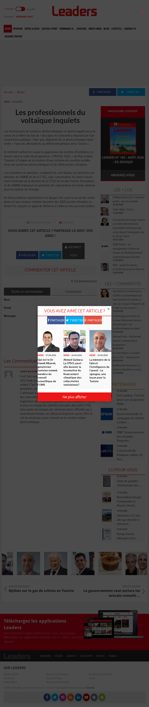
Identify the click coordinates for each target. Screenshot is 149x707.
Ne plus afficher (75, 397)
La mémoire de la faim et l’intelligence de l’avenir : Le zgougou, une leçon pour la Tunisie (99, 370)
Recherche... (110, 12)
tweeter (76, 320)
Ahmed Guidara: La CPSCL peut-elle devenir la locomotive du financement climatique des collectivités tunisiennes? (73, 372)
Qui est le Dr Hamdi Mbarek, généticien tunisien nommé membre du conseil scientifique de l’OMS (47, 372)
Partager (56, 320)
